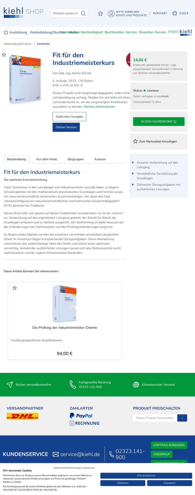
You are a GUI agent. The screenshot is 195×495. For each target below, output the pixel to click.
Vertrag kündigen (169, 445)
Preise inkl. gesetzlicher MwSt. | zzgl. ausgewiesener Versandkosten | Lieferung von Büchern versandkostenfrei (158, 69)
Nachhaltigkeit (92, 32)
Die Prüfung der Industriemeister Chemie (64, 327)
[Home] (6, 32)
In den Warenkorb (157, 121)
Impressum (89, 467)
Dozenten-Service (152, 32)
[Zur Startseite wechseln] (23, 12)
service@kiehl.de (80, 454)
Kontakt (160, 13)
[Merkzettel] (100, 13)
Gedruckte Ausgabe (69, 117)
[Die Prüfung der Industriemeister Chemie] (65, 304)
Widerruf (161, 454)
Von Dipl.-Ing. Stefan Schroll (72, 73)
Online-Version (66, 127)
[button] (16, 159)
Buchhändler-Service (121, 32)
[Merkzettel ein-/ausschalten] (4, 55)
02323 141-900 (90, 387)
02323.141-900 (130, 454)
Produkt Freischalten (156, 408)
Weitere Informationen (99, 107)
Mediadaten (69, 32)
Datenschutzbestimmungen (68, 467)
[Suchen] (83, 13)
